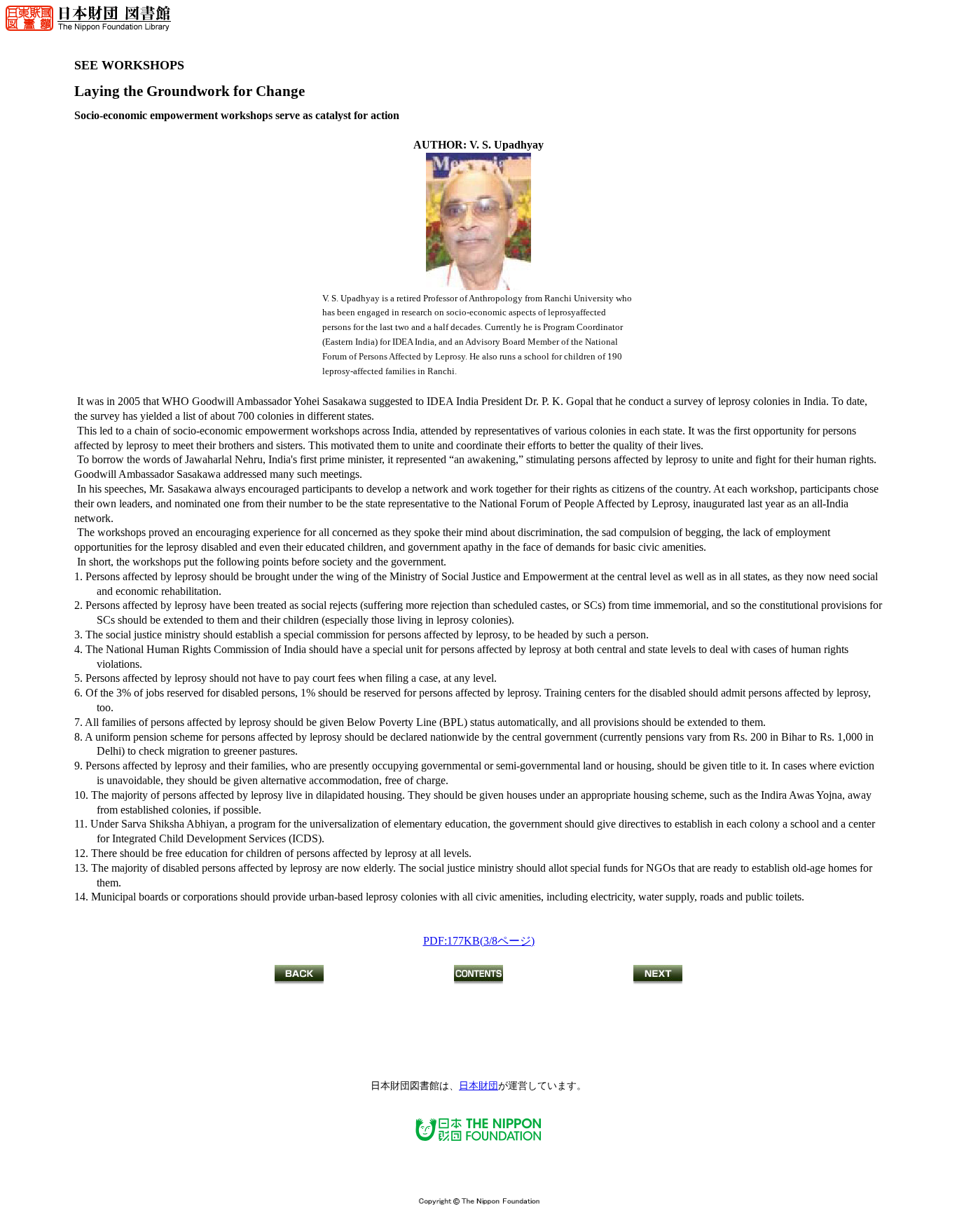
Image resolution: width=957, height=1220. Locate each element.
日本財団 (478, 1086)
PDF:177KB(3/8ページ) (479, 941)
